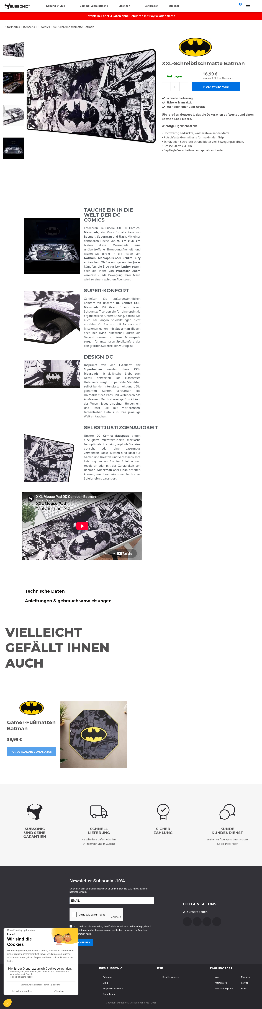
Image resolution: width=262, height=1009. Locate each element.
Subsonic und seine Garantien (34, 833)
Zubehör (174, 5)
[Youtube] (197, 921)
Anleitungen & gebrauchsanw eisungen (68, 600)
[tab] (82, 591)
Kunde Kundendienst (227, 831)
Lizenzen (124, 5)
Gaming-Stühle (55, 5)
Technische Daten (45, 591)
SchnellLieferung (99, 831)
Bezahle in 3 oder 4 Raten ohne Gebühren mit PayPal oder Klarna (130, 16)
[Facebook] (187, 921)
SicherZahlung (163, 831)
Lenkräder (151, 5)
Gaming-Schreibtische (94, 5)
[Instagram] (216, 921)
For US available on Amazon (31, 751)
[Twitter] (206, 921)
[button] (29, 99)
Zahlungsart (221, 968)
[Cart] (239, 6)
